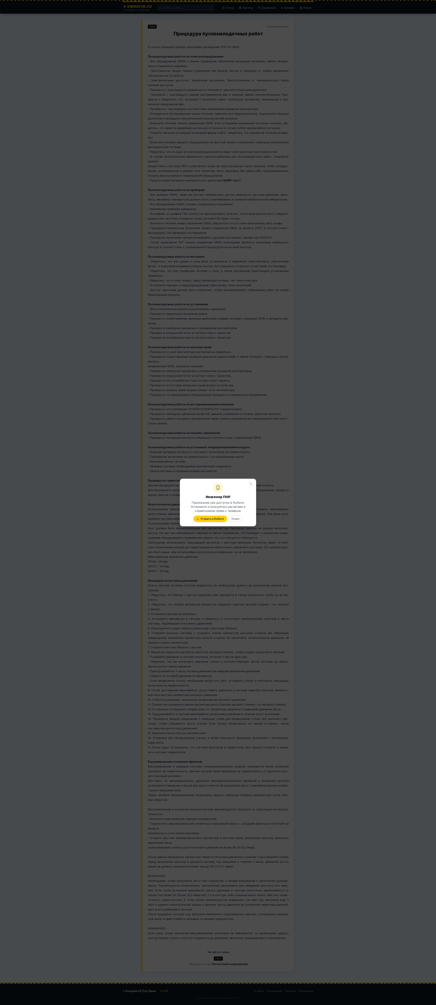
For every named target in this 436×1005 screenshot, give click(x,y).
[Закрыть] (251, 484)
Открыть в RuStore (212, 518)
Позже (235, 518)
